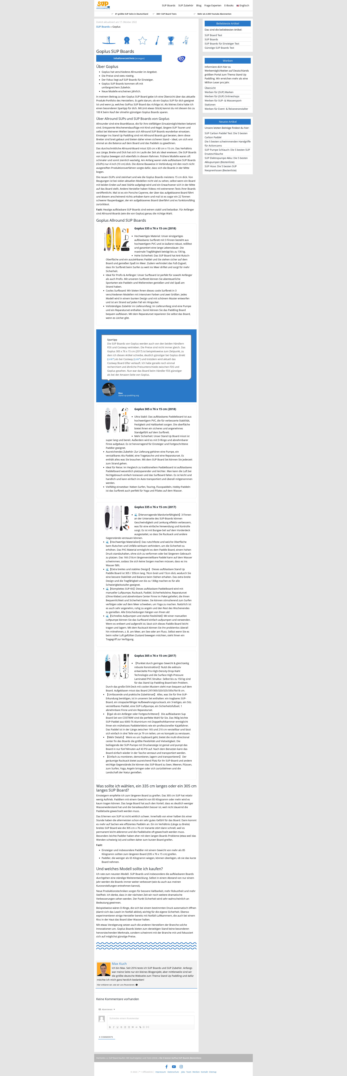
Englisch (244, 5)
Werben (196, 1071)
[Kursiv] (114, 1027)
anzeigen (140, 58)
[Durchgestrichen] (121, 1027)
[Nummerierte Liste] (125, 1027)
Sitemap (212, 1071)
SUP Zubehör (185, 5)
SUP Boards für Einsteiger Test (222, 43)
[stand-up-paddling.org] (102, 3)
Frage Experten (212, 5)
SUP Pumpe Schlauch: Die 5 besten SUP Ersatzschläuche (227, 151)
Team (188, 1071)
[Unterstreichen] (117, 1027)
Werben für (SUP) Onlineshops (222, 96)
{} (144, 1027)
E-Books (229, 5)
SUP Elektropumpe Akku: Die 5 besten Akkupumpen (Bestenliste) (226, 160)
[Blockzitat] (133, 1027)
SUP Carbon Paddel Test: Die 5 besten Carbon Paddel (226, 135)
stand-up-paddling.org (128, 395)
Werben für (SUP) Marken (219, 92)
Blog (198, 5)
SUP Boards (168, 5)
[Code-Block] (136, 1027)
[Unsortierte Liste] (129, 1027)
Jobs (183, 1071)
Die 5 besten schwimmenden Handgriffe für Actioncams (228, 143)
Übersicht (210, 88)
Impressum (160, 1071)
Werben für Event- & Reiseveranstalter (226, 108)
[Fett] (110, 1027)
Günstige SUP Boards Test (219, 47)
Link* (111, 359)
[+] (147, 1027)
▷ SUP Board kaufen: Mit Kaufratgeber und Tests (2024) (132, 1058)
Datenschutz (173, 1071)
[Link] (140, 1027)
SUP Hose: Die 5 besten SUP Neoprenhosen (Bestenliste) (221, 168)
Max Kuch (119, 963)
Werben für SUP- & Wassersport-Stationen (223, 102)
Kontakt (204, 1071)
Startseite (100, 1058)
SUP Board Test (213, 35)
